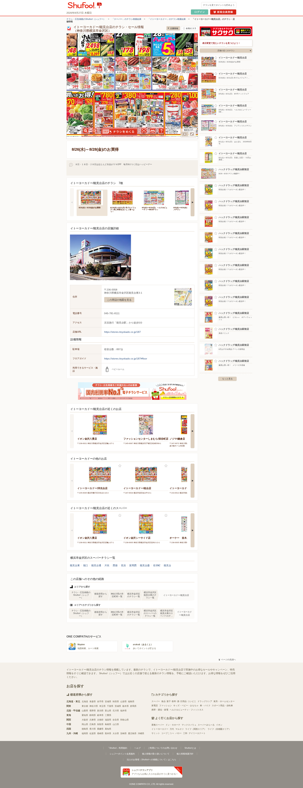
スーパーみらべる (206, 725)
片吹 (107, 565)
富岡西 (133, 565)
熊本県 (108, 733)
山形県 (123, 701)
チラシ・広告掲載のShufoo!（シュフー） (85, 19)
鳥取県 (100, 724)
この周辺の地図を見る (119, 299)
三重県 (108, 715)
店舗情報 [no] (173, 28)
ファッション (165, 705)
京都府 (100, 720)
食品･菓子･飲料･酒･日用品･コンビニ (178, 701)
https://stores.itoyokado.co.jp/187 (122, 331)
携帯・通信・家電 (160, 710)
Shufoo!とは (190, 748)
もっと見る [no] (227, 379)
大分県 (116, 733)
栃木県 (125, 706)
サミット (156, 733)
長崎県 (100, 733)
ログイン (199, 12)
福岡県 (85, 733)
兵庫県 (92, 720)
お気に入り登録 (120, 466)
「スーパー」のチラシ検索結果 (126, 19)
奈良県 (116, 720)
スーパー (156, 701)
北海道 (85, 701)
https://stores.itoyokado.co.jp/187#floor (125, 358)
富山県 (108, 710)
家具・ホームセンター (224, 701)
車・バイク (205, 705)
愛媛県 (100, 729)
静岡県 (92, 715)
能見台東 (75, 565)
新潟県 (100, 710)
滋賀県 (108, 720)
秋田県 (116, 701)
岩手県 (100, 701)
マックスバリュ (189, 725)
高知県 (108, 729)
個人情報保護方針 (185, 754)
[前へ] (72, 202)
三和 (185, 733)
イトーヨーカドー (160, 729)
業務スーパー (158, 725)
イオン (219, 725)
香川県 (92, 729)
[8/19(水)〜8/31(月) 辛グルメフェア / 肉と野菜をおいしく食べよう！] (124, 197)
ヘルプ (137, 748)
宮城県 (108, 701)
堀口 (85, 565)
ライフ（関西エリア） (195, 729)
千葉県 (110, 706)
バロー (178, 733)
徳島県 (85, 729)
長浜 (123, 565)
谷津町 (156, 565)
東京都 (85, 706)
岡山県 (85, 724)
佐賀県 (92, 733)
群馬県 (133, 706)
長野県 (92, 710)
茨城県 (118, 706)
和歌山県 (124, 720)
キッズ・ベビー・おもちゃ (185, 705)
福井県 (123, 710)
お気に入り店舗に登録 (189, 28)
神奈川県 (93, 706)
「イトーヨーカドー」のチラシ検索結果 (167, 19)
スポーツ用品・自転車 (222, 705)
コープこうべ (167, 733)
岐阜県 (100, 715)
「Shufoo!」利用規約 (117, 748)
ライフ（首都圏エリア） (219, 729)
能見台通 (96, 565)
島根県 (108, 724)
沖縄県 (141, 733)
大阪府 (85, 720)
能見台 (167, 565)
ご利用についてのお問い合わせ (162, 748)
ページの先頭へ (227, 659)
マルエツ (179, 729)
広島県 (92, 724)
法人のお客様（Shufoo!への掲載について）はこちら (151, 759)
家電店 (155, 705)
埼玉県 (102, 706)
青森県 (92, 701)
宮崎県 (123, 733)
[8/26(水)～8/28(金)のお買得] (92, 197)
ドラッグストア (204, 701)
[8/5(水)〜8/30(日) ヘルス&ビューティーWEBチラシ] (155, 197)
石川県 (116, 710)
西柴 (115, 565)
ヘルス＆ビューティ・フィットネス (186, 710)
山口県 (116, 724)
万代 (172, 729)
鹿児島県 (132, 733)
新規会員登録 (223, 12)
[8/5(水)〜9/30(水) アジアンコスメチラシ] (187, 197)
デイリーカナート (197, 733)
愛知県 (85, 715)
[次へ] (192, 202)
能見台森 (145, 565)
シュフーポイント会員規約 (122, 754)
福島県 (131, 701)
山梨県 (85, 710)
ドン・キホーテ (173, 725)
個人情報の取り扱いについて (155, 754)
